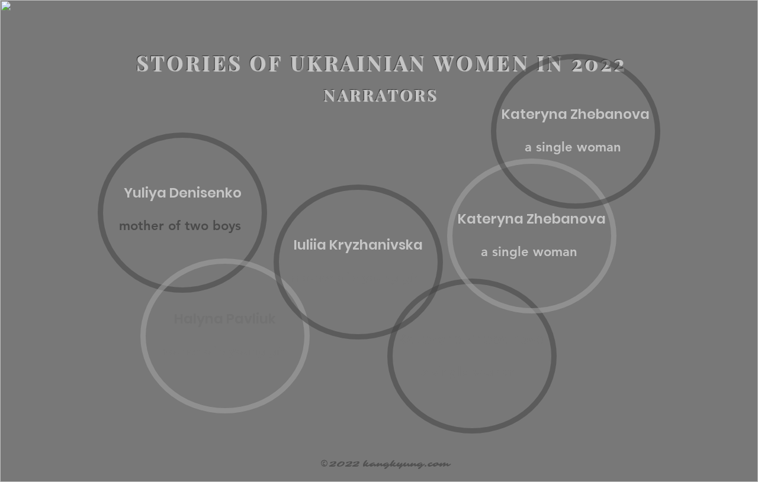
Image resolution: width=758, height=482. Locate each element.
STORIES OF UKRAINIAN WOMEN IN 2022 (381, 62)
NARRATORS (380, 94)
